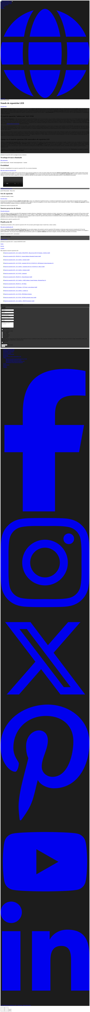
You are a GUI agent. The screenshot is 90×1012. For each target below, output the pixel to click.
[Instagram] (45, 613)
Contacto (2, 8)
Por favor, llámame (5, 328)
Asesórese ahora (4, 239)
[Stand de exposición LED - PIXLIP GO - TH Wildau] (45, 284)
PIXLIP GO (5, 337)
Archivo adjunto (5, 343)
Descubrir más (4, 106)
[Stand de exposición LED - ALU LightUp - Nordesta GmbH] (45, 270)
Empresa (3, 308)
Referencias (3, 5)
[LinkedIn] (45, 1003)
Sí (3, 329)
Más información (4, 160)
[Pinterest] (45, 821)
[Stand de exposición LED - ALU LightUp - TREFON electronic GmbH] (45, 301)
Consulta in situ (5, 341)
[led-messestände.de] (6, 1)
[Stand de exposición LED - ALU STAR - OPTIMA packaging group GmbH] (45, 298)
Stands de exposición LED (6, 2)
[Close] (9, 1010)
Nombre (4, 311)
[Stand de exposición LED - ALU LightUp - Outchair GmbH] (45, 260)
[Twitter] (45, 702)
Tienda (2, 7)
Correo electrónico (6, 313)
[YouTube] (45, 900)
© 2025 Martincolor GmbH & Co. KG (9, 1005)
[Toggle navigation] (12, 1)
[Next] (6, 1009)
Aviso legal (19, 1005)
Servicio (2, 246)
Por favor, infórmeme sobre (7, 330)
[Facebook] (45, 511)
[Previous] (2, 1009)
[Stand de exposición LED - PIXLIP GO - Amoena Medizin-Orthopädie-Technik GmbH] (45, 257)
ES (4, 98)
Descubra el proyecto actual (6, 188)
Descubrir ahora (4, 198)
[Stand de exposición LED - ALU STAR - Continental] (45, 274)
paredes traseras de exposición (13, 123)
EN (3, 98)
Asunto (3, 319)
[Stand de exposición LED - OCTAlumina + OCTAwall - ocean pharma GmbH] (45, 288)
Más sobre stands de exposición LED (8, 170)
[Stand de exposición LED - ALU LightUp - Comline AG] (45, 291)
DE (1, 98)
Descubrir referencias (5, 211)
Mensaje (3, 321)
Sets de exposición (4, 4)
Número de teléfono (6, 316)
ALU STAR (5, 333)
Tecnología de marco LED (6, 3)
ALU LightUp (6, 332)
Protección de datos (27, 1005)
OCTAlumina (6, 336)
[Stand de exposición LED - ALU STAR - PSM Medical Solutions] (45, 294)
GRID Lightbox (6, 334)
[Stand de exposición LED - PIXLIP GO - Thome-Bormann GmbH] (45, 277)
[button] (45, 97)
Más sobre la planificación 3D (7, 227)
